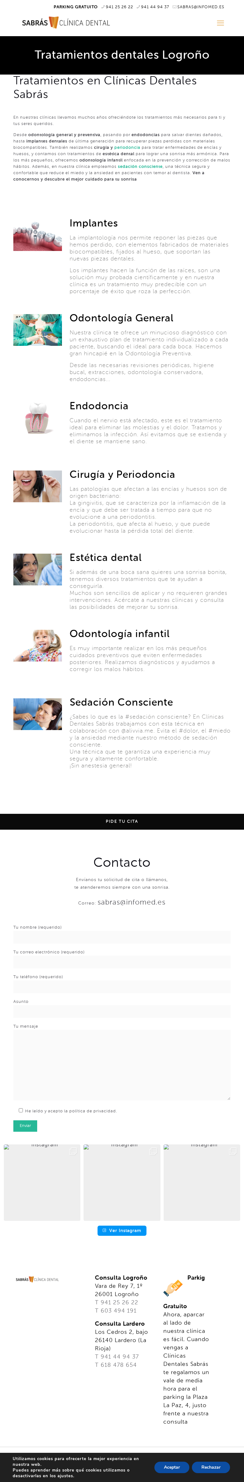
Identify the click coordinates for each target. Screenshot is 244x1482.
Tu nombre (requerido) (37, 927)
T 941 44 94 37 (117, 1357)
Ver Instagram (125, 1230)
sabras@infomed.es (200, 7)
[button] (122, 1216)
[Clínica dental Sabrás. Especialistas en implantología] (65, 22)
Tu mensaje (25, 1026)
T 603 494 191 (116, 1311)
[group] (42, 1182)
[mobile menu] (220, 23)
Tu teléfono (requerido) (38, 977)
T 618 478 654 (116, 1365)
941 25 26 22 (119, 7)
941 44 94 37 (155, 7)
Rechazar (210, 1467)
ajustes (65, 1476)
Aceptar (172, 1467)
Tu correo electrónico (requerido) (49, 952)
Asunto (21, 1002)
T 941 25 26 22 (116, 1303)
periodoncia (127, 148)
